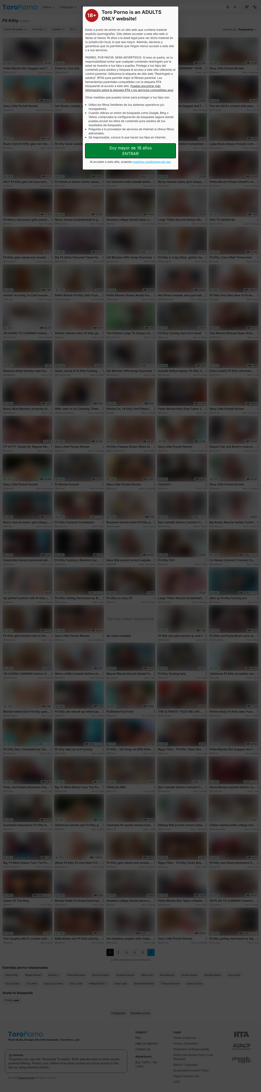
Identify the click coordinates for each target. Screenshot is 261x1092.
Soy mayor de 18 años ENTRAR (130, 150)
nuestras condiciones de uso (151, 161)
